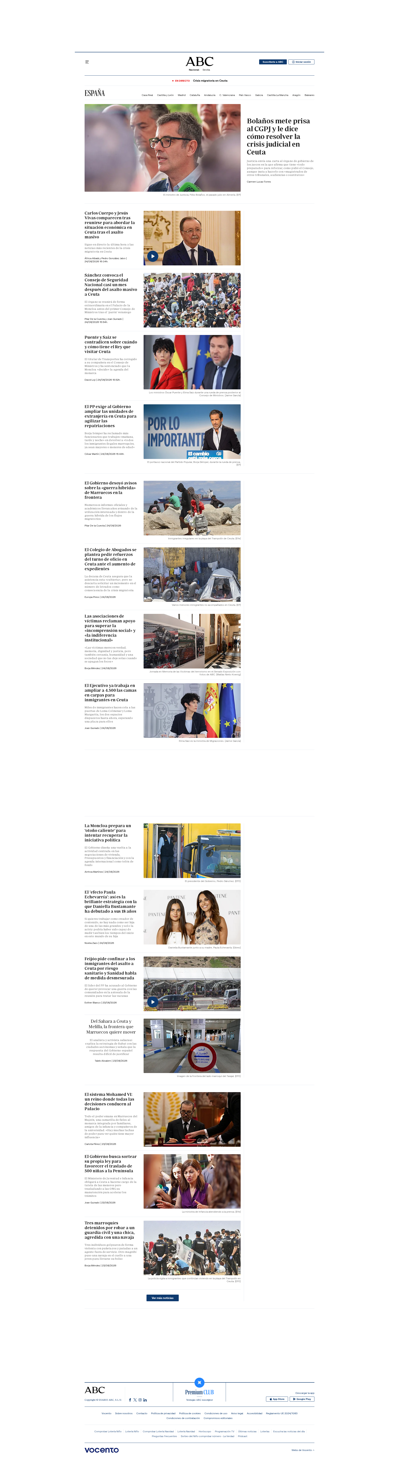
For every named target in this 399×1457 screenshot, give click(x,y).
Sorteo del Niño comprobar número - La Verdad (207, 1436)
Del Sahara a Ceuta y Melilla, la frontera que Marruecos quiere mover (111, 1026)
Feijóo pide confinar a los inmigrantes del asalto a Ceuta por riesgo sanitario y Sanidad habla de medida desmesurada (111, 968)
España (95, 93)
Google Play (304, 1399)
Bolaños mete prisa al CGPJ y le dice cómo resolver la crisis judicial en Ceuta (278, 136)
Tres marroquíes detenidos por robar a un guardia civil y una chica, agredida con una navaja (110, 1230)
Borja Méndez (93, 668)
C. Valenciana (227, 95)
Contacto (141, 1413)
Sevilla (206, 69)
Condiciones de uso (215, 1413)
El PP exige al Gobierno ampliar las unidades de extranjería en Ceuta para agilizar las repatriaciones (111, 416)
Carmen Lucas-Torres (259, 181)
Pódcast (242, 1436)
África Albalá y (93, 258)
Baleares (309, 95)
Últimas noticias (247, 1431)
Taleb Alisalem (103, 1060)
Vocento (106, 1413)
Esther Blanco (93, 1002)
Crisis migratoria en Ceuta (210, 80)
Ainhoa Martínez (94, 871)
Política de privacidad (163, 1413)
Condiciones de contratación (183, 1418)
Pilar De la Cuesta (95, 525)
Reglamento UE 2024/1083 (281, 1413)
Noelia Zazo (91, 942)
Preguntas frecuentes (164, 1436)
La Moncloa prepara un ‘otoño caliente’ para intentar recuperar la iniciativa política (108, 833)
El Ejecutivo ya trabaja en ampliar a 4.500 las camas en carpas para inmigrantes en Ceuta (111, 693)
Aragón (296, 95)
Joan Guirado (115, 318)
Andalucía (209, 95)
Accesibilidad (254, 1413)
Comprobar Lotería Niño (108, 1431)
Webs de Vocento (302, 1450)
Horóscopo (205, 1431)
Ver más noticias (163, 1298)
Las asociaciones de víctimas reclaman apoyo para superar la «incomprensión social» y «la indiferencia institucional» (110, 628)
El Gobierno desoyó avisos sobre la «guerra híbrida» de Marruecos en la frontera (111, 490)
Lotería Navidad (186, 1431)
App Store (278, 1399)
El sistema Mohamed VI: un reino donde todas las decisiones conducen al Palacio (109, 1101)
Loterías (265, 1431)
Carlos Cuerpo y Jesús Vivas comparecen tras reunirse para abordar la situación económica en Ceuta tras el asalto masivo (110, 225)
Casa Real (147, 95)
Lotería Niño (132, 1431)
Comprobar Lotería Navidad (158, 1431)
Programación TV (224, 1431)
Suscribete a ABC (273, 62)
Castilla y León (165, 95)
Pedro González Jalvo (113, 258)
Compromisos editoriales (218, 1418)
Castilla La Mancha (277, 95)
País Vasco (245, 95)
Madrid (182, 95)
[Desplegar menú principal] (87, 61)
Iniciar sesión (303, 62)
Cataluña (195, 95)
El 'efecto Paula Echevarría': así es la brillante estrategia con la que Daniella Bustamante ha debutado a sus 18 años (111, 901)
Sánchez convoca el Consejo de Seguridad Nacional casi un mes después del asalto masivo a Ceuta (111, 284)
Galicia (259, 95)
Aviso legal (237, 1413)
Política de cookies (190, 1413)
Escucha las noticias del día (289, 1431)
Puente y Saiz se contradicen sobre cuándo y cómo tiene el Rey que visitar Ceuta (111, 344)
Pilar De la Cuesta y (96, 318)
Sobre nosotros (124, 1413)
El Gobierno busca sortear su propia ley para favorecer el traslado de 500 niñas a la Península (111, 1164)
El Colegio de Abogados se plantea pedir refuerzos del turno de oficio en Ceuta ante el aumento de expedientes (111, 559)
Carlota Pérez (93, 1143)
